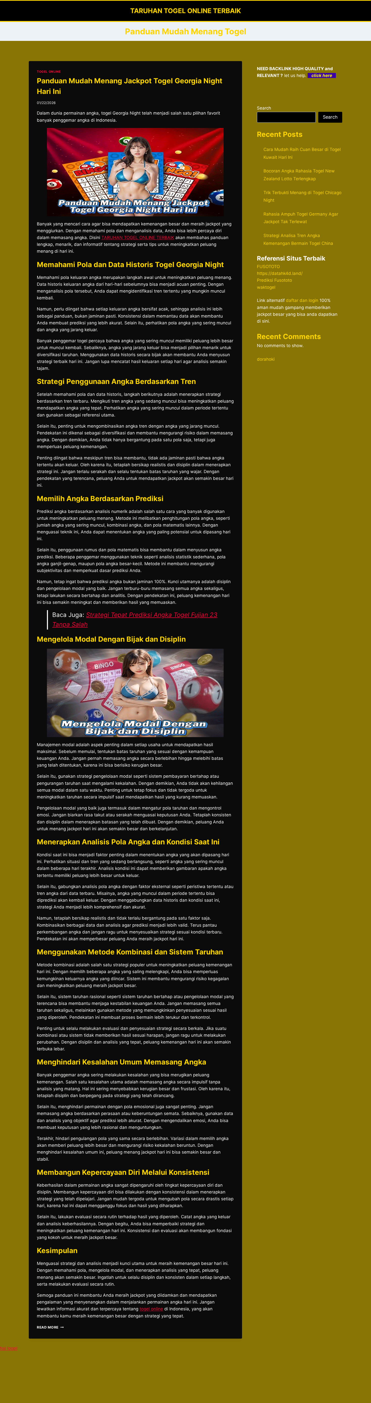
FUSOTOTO (268, 266)
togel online (151, 1308)
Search (264, 108)
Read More (50, 1327)
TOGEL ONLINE (49, 71)
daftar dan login (302, 300)
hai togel (8, 1348)
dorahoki (266, 359)
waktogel (266, 287)
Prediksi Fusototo (274, 280)
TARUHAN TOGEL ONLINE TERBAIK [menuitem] (137, 237)
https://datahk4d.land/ (280, 273)
